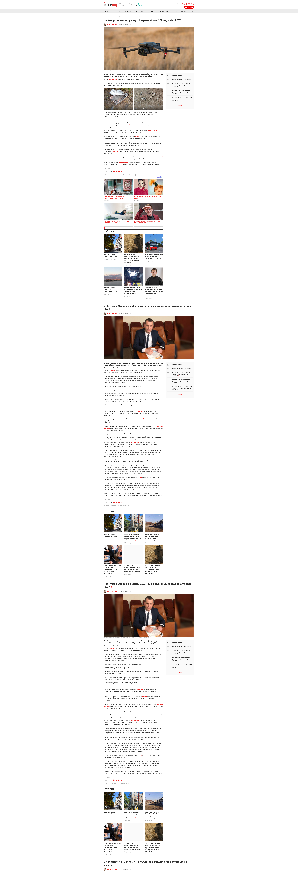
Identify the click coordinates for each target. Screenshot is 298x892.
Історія (174, 11)
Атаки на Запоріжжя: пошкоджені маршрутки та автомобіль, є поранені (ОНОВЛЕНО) (133, 290)
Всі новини (180, 105)
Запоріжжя (113, 505)
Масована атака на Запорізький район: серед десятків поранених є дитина (152, 537)
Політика (127, 11)
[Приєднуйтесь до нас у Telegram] (186, 4)
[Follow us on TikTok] (191, 4)
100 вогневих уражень (136, 125)
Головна (108, 11)
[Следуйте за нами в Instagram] (184, 4)
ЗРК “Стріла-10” (153, 130)
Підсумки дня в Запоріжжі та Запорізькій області (111, 289)
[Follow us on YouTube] (189, 4)
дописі (112, 371)
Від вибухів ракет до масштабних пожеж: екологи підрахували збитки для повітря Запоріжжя (132, 258)
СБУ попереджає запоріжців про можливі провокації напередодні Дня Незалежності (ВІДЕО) (154, 291)
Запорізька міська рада (124, 505)
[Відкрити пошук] (192, 11)
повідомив (113, 80)
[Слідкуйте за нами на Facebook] (182, 4)
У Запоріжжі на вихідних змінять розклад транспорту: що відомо (154, 256)
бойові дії (114, 151)
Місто (117, 11)
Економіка (139, 11)
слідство (140, 411)
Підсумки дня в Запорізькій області (111, 255)
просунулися (124, 163)
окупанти (131, 174)
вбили (144, 419)
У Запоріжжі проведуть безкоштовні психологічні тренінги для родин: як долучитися (112, 569)
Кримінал (164, 11)
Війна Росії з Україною (110, 174)
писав (140, 478)
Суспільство (152, 11)
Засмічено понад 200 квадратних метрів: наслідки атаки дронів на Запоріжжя (132, 537)
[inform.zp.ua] (110, 4)
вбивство (106, 505)
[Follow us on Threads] (193, 4)
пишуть (120, 142)
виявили (138, 136)
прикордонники (140, 174)
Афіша (183, 11)
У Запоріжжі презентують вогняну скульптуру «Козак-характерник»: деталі (132, 568)
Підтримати (189, 7)
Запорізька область (122, 174)
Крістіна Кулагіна (112, 24)
